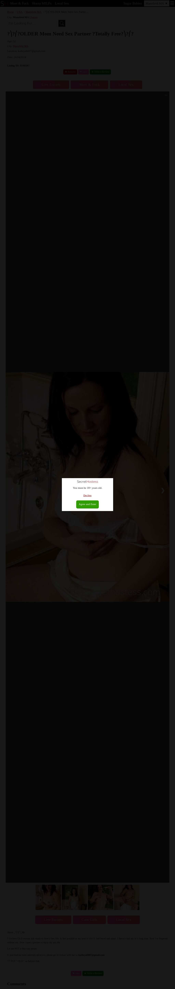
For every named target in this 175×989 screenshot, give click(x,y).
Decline (87, 495)
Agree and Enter (87, 504)
